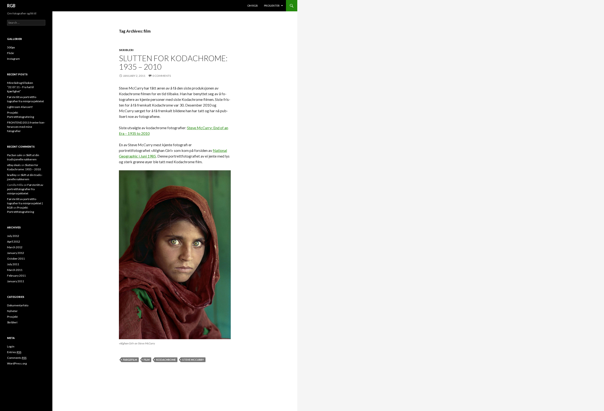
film (147, 359)
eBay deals (14, 165)
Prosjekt (12, 316)
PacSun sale (14, 155)
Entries (14, 352)
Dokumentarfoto (17, 305)
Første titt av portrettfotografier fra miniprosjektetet (25, 189)
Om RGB (252, 5)
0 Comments (161, 75)
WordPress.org (17, 363)
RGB (11, 5)
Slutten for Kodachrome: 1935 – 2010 (173, 62)
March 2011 (14, 270)
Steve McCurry (193, 359)
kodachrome (166, 359)
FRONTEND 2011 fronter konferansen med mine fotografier (26, 127)
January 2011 (15, 281)
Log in (10, 346)
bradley (12, 175)
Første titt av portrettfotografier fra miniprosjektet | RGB (25, 203)
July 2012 (13, 236)
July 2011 (13, 264)
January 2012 (15, 253)
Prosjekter (272, 5)
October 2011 (16, 258)
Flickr (10, 53)
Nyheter (12, 311)
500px (11, 47)
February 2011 (16, 275)
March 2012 (14, 247)
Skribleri (126, 50)
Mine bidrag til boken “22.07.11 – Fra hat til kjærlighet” (20, 87)
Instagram (13, 58)
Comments (16, 358)
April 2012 (13, 241)
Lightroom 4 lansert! (20, 107)
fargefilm (130, 359)
